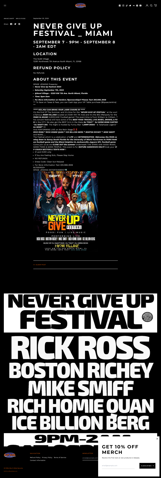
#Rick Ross (20, 18)
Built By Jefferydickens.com (10, 471)
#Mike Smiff (9, 18)
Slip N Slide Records (16, 468)
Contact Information (37, 460)
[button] (151, 5)
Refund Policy (35, 457)
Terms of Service (60, 457)
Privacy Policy (47, 457)
